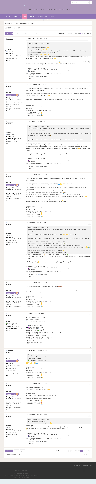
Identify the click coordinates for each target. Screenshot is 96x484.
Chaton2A (31, 43)
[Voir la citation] (38, 43)
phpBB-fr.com (25, 477)
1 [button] (71, 33)
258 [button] (76, 33)
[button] (66, 33)
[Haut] (90, 118)
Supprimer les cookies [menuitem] (81, 465)
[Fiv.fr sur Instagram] (85, 470)
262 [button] (88, 33)
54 (12, 53)
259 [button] (79, 33)
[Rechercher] (88, 2)
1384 (13, 325)
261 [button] (85, 33)
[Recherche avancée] (90, 2)
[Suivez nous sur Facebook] (82, 470)
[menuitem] (31, 16)
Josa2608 (8, 50)
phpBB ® (24, 470)
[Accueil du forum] (48, 9)
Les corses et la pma (13, 28)
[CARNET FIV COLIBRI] (48, 20)
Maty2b (8, 321)
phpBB (15, 475)
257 (13, 98)
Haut (90, 465)
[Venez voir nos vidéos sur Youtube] (89, 470)
